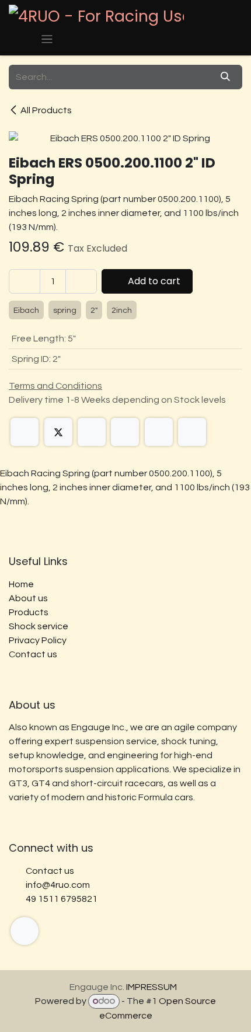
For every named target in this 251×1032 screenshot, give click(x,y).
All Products (46, 110)
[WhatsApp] (125, 432)
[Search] (225, 77)
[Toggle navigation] (47, 39)
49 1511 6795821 (61, 899)
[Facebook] (25, 432)
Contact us (33, 654)
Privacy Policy (38, 640)
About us (28, 598)
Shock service (38, 626)
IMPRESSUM (151, 987)
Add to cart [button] (153, 281)
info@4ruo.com (58, 885)
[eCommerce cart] (20, 39)
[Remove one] (24, 281)
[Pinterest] (159, 432)
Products (28, 612)
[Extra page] (25, 931)
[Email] (192, 432)
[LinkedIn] (92, 432)
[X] (58, 432)
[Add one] (81, 281)
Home (21, 584)
